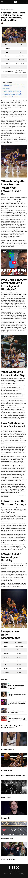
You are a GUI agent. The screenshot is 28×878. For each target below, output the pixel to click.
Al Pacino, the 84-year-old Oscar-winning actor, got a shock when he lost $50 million (16, 687)
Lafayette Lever (20, 44)
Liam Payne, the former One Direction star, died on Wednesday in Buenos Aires (17, 703)
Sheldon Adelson (8, 859)
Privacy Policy (20, 873)
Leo (20, 67)
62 (20, 52)
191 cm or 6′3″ (20, 59)
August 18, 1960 (20, 56)
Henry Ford (6, 797)
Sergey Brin (6, 818)
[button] (2, 2)
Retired (24, 72)
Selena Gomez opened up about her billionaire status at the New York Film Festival (17, 720)
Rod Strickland (7, 750)
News (8, 683)
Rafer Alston (6, 770)
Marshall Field (7, 839)
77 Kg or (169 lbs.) (20, 63)
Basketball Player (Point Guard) (8, 9)
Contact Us (13, 873)
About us (6, 873)
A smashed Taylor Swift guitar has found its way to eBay (16, 711)
